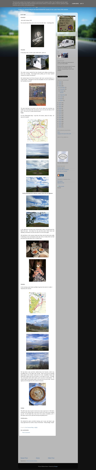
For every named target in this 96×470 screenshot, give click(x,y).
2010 (60, 126)
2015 (60, 117)
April (61, 98)
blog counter (59, 187)
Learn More (75, 3)
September (62, 94)
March (61, 100)
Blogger (56, 466)
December (62, 87)
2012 (60, 123)
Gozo (58, 132)
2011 (60, 125)
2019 (60, 110)
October (62, 91)
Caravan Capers (61, 167)
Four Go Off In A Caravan (63, 169)
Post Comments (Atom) (32, 460)
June (61, 96)
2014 (60, 119)
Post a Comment (26, 432)
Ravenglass (60, 181)
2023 (60, 102)
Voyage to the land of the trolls (64, 133)
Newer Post (24, 458)
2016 (60, 115)
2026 (60, 82)
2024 (60, 85)
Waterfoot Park (60, 182)
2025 (60, 83)
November (62, 89)
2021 (60, 106)
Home (38, 458)
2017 (60, 113)
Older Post (51, 458)
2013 (60, 121)
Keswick (61, 92)
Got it (82, 3)
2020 (60, 108)
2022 (60, 104)
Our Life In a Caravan (62, 171)
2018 (60, 112)
